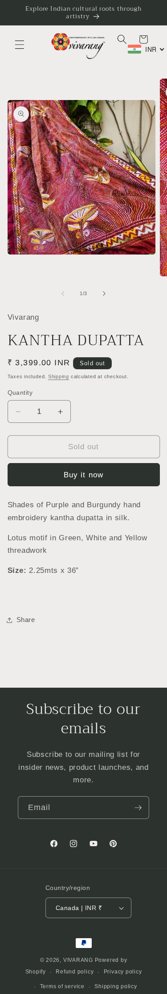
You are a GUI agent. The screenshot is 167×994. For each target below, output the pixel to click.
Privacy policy (123, 972)
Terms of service (62, 986)
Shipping (58, 376)
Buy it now (83, 475)
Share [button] (25, 619)
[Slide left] (63, 293)
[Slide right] (104, 293)
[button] (19, 44)
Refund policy (75, 972)
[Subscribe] (138, 807)
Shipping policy (115, 986)
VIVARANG (78, 960)
